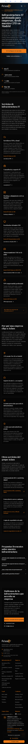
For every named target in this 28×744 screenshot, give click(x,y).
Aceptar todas (15, 741)
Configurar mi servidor (15, 51)
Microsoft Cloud (19, 699)
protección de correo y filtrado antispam (11, 512)
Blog (16, 671)
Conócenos (18, 663)
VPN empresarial (8, 301)
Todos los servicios (6, 687)
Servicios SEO (18, 697)
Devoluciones (18, 704)
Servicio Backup (19, 707)
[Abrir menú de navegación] (24, 6)
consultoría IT (7, 185)
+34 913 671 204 (10, 623)
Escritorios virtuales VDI (7, 676)
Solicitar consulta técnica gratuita (14, 619)
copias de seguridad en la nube (12, 531)
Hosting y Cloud (19, 694)
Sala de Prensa (18, 665)
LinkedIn (19, 714)
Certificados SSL (19, 676)
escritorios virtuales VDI (10, 241)
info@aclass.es (10, 626)
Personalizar (15, 738)
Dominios (17, 702)
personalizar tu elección (13, 728)
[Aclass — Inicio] (6, 6)
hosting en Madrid (8, 214)
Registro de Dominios (20, 678)
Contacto (17, 668)
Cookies (4, 699)
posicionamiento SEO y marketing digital (12, 491)
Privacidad (4, 697)
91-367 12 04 (6, 653)
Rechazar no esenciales (14, 735)
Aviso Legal (4, 694)
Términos (4, 702)
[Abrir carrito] (21, 6)
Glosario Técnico (19, 673)
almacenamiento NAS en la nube (12, 272)
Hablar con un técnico (13, 56)
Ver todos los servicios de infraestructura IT (11, 310)
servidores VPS (7, 158)
